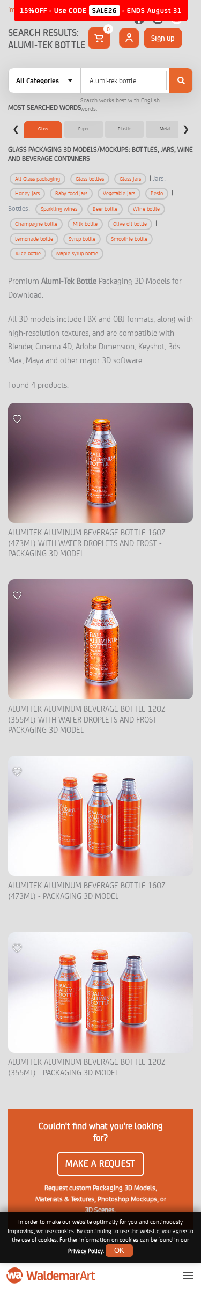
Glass (43, 128)
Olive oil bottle (130, 224)
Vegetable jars (119, 193)
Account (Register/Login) (129, 38)
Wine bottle (146, 209)
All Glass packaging (37, 179)
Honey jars (27, 193)
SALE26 (104, 10)
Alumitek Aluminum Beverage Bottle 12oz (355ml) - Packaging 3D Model (87, 1068)
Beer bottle (105, 209)
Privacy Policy (85, 1251)
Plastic (124, 128)
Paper (83, 128)
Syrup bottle (82, 239)
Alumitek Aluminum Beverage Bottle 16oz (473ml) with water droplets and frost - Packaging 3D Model (87, 543)
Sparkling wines (59, 209)
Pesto (157, 193)
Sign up (163, 38)
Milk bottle (85, 224)
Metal (165, 128)
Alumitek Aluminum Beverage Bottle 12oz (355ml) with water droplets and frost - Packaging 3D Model (87, 720)
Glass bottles (90, 179)
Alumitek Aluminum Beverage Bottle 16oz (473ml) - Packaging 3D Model (87, 891)
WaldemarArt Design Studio (52, 1275)
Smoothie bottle (129, 239)
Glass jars (130, 179)
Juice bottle (28, 253)
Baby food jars (71, 193)
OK (119, 1251)
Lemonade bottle (34, 239)
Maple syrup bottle (77, 253)
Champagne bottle (36, 224)
